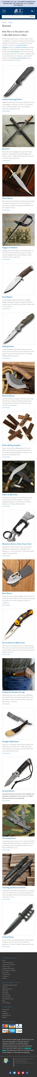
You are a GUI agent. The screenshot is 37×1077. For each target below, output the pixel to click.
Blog (3, 1000)
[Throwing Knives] (18, 820)
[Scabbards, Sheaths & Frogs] (18, 674)
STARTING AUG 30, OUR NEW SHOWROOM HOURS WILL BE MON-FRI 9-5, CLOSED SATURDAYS (18, 3)
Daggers (5, 47)
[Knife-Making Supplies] (18, 427)
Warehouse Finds (7, 989)
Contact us (5, 976)
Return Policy (6, 966)
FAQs (3, 960)
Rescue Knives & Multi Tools (13, 643)
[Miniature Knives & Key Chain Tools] (18, 526)
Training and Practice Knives (14, 888)
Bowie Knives (7, 198)
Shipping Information (8, 968)
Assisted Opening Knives (12, 99)
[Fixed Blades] (18, 279)
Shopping (34, 11)
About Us (5, 987)
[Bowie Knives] (18, 180)
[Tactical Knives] (18, 773)
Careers (4, 978)
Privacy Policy (6, 995)
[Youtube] (18, 1072)
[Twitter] (14, 1072)
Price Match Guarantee (9, 970)
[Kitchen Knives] (18, 378)
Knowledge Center (7, 998)
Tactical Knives (8, 791)
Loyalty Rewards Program (9, 985)
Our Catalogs (6, 1002)
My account (5, 1009)
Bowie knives (21, 45)
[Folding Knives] (18, 328)
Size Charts (5, 972)
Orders (4, 1011)
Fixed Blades (7, 297)
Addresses (5, 1013)
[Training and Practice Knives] (18, 869)
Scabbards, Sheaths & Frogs (13, 692)
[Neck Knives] (18, 575)
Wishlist (4, 1017)
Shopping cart (6, 1015)
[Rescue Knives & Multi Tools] (18, 625)
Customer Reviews (7, 962)
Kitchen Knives (8, 396)
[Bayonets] (18, 131)
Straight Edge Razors (10, 742)
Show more (6, 111)
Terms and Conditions (8, 964)
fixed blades (15, 52)
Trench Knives (8, 937)
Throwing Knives (9, 838)
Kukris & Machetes (10, 495)
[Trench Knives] (18, 919)
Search (32, 17)
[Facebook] (10, 1072)
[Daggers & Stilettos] (18, 229)
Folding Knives (8, 346)
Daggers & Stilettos (9, 248)
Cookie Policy (6, 974)
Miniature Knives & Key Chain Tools (16, 544)
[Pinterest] (22, 1072)
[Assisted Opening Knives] (18, 81)
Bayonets (6, 149)
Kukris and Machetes (18, 58)
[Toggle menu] (4, 11)
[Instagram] (27, 1072)
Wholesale (5, 993)
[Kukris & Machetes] (18, 476)
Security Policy (6, 996)
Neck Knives (7, 593)
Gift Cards (5, 991)
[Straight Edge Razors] (18, 723)
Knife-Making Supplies (11, 445)
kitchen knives (21, 47)
